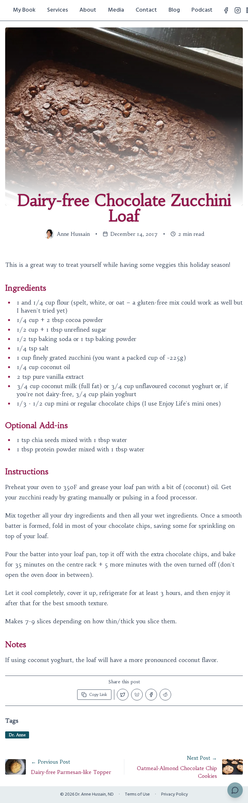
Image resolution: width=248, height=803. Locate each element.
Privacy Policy (174, 794)
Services (57, 10)
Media (116, 10)
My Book (24, 10)
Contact (146, 10)
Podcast (201, 10)
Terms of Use (137, 794)
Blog (174, 10)
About (87, 10)
